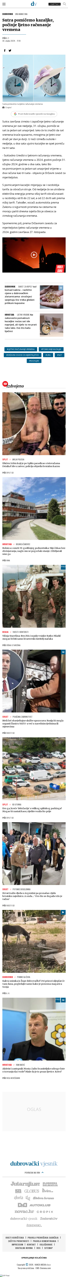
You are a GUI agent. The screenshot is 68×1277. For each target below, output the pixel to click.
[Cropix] (44, 1211)
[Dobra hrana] (44, 1198)
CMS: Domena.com (43, 1268)
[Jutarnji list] (25, 1184)
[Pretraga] (64, 4)
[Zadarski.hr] (49, 1218)
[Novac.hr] (24, 1211)
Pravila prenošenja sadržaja (43, 1237)
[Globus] (32, 1191)
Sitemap (48, 1248)
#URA (48, 355)
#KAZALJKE (34, 361)
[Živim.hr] (47, 1191)
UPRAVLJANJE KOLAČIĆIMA (34, 1257)
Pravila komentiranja (44, 1241)
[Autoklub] (40, 1204)
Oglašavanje (46, 1244)
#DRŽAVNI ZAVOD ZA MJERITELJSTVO (22, 355)
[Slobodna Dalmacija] (50, 1184)
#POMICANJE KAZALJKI (51, 349)
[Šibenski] (34, 1225)
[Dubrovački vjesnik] (24, 1218)
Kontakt (31, 1244)
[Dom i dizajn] (22, 1204)
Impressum (17, 1244)
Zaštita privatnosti (18, 1241)
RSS (38, 1248)
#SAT (59, 355)
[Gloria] (18, 1198)
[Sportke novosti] (18, 1191)
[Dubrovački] (34, 3)
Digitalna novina (24, 1248)
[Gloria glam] (28, 1198)
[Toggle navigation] (4, 4)
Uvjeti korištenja (15, 1237)
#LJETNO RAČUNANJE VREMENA (21, 349)
